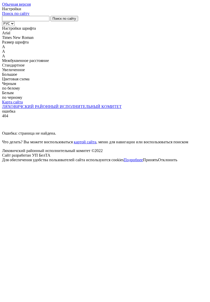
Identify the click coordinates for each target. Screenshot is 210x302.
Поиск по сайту (15, 13)
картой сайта (85, 142)
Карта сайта (12, 102)
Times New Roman (18, 37)
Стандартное (13, 65)
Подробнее (133, 160)
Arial (6, 33)
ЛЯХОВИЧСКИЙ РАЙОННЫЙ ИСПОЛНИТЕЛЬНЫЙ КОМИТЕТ (62, 106)
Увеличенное (13, 70)
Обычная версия (16, 4)
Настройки (11, 9)
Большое (9, 74)
